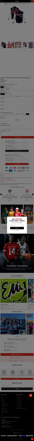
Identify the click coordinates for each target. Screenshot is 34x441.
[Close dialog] (26, 209)
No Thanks (17, 230)
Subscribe (17, 228)
